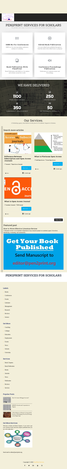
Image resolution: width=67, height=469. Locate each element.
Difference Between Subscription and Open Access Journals (17, 158)
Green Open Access (50, 160)
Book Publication (9, 366)
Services (7, 388)
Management (8, 306)
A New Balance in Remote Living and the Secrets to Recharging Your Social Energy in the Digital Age (22, 414)
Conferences (8, 295)
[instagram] (42, 465)
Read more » (26, 168)
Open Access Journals (17, 164)
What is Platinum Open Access (48, 156)
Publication (8, 380)
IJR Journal (20, 205)
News (6, 345)
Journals (8, 164)
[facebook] (25, 465)
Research (7, 310)
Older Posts (58, 220)
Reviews (7, 313)
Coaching (7, 327)
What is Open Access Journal (17, 201)
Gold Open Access (40, 160)
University (8, 352)
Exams (7, 299)
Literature (7, 302)
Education (7, 334)
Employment (8, 338)
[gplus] (33, 465)
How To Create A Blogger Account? (20, 397)
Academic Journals (10, 205)
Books (6, 292)
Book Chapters (9, 362)
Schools (7, 349)
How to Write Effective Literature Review (20, 228)
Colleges (7, 331)
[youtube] (37, 465)
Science (7, 317)
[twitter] (29, 465)
